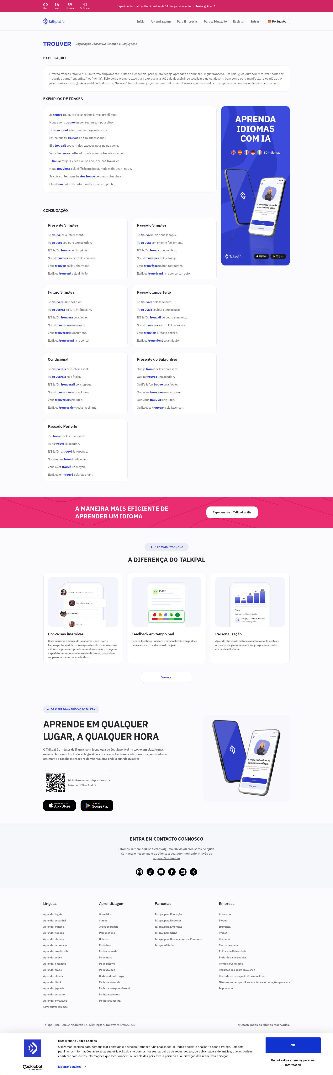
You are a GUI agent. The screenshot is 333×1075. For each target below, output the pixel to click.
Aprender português (55, 1000)
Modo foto (105, 945)
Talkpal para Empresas (168, 926)
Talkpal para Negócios (168, 920)
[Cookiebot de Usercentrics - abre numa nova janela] (33, 1067)
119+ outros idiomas (55, 1007)
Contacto (224, 939)
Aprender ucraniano (55, 945)
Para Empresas (187, 21)
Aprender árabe (52, 970)
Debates (104, 939)
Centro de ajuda (228, 945)
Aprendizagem (161, 21)
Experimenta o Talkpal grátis (232, 512)
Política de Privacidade (232, 951)
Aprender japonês (53, 988)
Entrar (255, 21)
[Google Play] (97, 805)
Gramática (105, 914)
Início (141, 21)
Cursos (103, 920)
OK (293, 1045)
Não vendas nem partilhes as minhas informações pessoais (254, 982)
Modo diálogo (107, 970)
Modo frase (105, 957)
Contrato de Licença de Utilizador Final (242, 976)
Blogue (223, 920)
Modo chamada (108, 951)
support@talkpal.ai (166, 858)
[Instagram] (139, 872)
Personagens (107, 933)
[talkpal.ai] (54, 21)
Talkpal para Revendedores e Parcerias (178, 939)
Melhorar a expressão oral (114, 988)
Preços (223, 933)
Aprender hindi (52, 982)
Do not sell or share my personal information (293, 1062)
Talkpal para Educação (168, 914)
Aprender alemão (53, 939)
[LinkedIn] (183, 872)
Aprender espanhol (54, 920)
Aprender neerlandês (55, 951)
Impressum (226, 988)
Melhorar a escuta (109, 982)
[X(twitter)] (193, 872)
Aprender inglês (52, 914)
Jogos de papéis (109, 926)
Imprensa (225, 926)
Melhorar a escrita (110, 1000)
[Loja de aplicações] (59, 805)
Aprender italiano (53, 933)
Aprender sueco (52, 957)
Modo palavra (107, 963)
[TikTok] (150, 872)
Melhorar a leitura (109, 994)
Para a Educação (215, 21)
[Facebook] (172, 872)
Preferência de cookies (232, 957)
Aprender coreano (54, 994)
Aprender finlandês (54, 963)
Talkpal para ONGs (166, 933)
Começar (167, 677)
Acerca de (225, 914)
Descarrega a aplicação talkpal (73, 709)
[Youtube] (161, 872)
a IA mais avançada (169, 547)
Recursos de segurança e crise (237, 970)
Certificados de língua (112, 976)
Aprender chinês (53, 976)
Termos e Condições (231, 963)
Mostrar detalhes (69, 1066)
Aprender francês (53, 926)
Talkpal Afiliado (164, 945)
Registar (239, 21)
